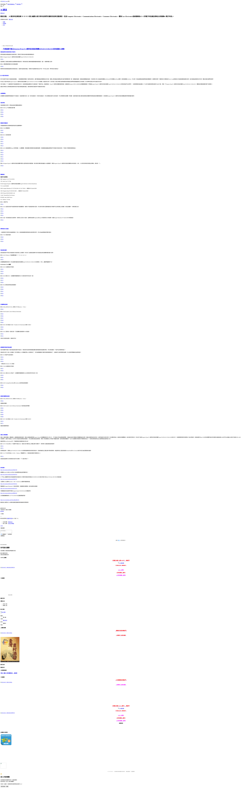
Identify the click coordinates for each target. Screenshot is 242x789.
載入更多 (2, 528)
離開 (7, 786)
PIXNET (111, 771)
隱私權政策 (128, 771)
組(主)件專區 (11, 523)
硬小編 (2, 511)
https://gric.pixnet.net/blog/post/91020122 (9, 483)
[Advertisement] (121, 35)
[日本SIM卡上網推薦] (8, 567)
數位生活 (11, 19)
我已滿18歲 (3, 786)
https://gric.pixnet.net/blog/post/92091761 (9, 479)
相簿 (4, 21)
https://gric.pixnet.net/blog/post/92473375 (9, 488)
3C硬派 (4, 10)
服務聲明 (133, 771)
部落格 (4, 23)
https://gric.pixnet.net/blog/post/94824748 (9, 469)
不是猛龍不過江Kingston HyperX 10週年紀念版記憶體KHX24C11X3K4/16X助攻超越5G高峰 (33, 49)
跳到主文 (3, 13)
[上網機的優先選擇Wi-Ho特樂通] (6, 632)
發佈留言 (2, 535)
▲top (2, 525)
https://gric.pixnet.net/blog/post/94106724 (9, 474)
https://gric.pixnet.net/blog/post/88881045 (9, 493)
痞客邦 (8, 518)
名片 (4, 25)
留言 (11, 518)
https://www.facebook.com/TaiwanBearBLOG (10, 499)
